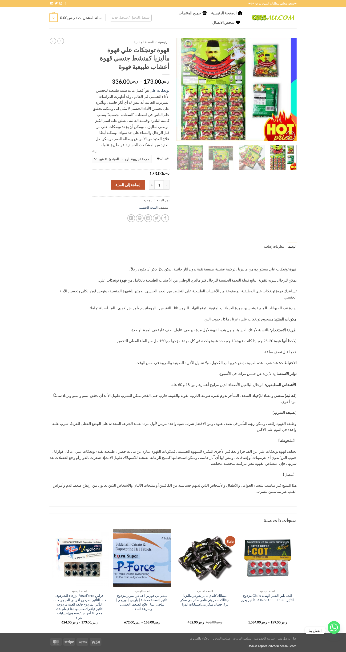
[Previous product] (53, 41)
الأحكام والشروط (200, 638)
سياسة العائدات (242, 638)
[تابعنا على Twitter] (56, 3)
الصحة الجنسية (144, 42)
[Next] (181, 89)
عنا (295, 638)
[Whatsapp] (334, 630)
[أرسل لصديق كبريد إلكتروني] (148, 218)
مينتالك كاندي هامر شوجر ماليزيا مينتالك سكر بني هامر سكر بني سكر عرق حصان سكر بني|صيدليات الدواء (204, 600)
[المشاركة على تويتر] (157, 218)
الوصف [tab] (292, 246)
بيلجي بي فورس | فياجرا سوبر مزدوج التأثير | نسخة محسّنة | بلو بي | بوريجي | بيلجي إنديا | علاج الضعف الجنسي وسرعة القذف (142, 602)
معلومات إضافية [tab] (274, 246)
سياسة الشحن (221, 638)
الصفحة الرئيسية (224, 13)
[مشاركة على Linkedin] (131, 218)
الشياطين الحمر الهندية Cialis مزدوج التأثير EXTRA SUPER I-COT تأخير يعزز (267, 598)
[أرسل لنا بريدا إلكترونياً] (51, 3)
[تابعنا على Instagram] (60, 3)
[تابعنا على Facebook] (65, 3)
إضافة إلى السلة (127, 185)
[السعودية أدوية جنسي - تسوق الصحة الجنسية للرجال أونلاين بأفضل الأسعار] (273, 17)
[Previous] (288, 89)
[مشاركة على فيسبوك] (165, 218)
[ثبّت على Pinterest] (140, 218)
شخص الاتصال (223, 22)
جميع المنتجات (190, 13)
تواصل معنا (284, 638)
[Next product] (60, 41)
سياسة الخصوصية (264, 638)
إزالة (94, 151)
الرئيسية (163, 42)
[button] (131, 17)
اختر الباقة (163, 158)
